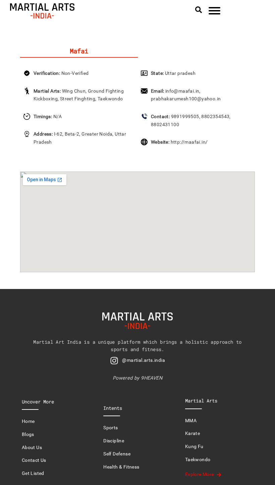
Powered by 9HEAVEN (137, 378)
